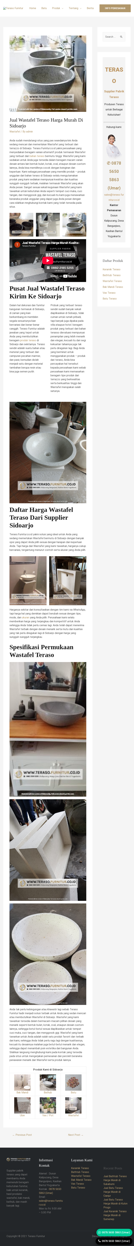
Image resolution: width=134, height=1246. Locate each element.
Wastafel (14, 131)
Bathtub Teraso (112, 275)
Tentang (73, 8)
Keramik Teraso (111, 269)
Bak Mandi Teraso (113, 286)
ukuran (25, 617)
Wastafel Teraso (112, 281)
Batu (44, 8)
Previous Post (22, 1134)
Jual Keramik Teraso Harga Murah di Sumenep (115, 1215)
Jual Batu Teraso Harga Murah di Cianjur (113, 1191)
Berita (90, 8)
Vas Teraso (109, 292)
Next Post (76, 1134)
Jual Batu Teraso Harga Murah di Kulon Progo (115, 1203)
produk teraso (28, 340)
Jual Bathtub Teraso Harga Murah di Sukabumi (115, 1180)
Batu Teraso (110, 298)
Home (32, 8)
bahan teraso (37, 156)
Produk (56, 8)
